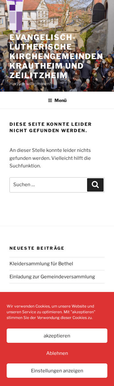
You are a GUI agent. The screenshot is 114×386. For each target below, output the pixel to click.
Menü (60, 100)
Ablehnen (57, 353)
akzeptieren (57, 336)
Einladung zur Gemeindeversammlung (52, 277)
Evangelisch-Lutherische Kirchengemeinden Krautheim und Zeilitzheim (56, 56)
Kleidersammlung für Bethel (41, 264)
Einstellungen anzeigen (57, 371)
